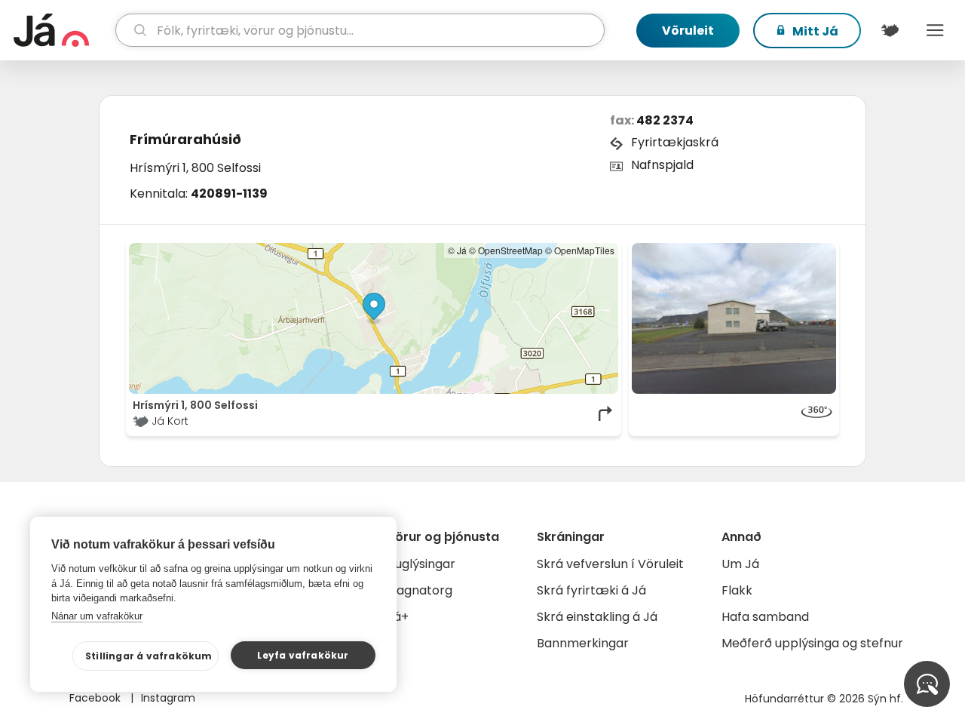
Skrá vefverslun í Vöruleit (610, 564)
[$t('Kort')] (889, 30)
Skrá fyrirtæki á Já (591, 590)
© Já (457, 250)
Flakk (736, 590)
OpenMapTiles (584, 250)
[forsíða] (63, 30)
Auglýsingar (421, 564)
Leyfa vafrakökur (302, 655)
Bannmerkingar (583, 643)
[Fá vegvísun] (606, 413)
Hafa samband (765, 616)
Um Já (740, 564)
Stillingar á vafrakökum (149, 656)
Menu (934, 30)
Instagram (168, 697)
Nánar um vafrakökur (96, 616)
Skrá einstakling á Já (597, 616)
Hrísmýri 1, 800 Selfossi (195, 168)
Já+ (398, 616)
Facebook (96, 697)
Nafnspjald (662, 165)
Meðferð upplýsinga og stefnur (812, 643)
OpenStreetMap (510, 250)
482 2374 (665, 120)
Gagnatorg (419, 590)
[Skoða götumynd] (734, 318)
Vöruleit (688, 30)
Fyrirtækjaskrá (674, 142)
